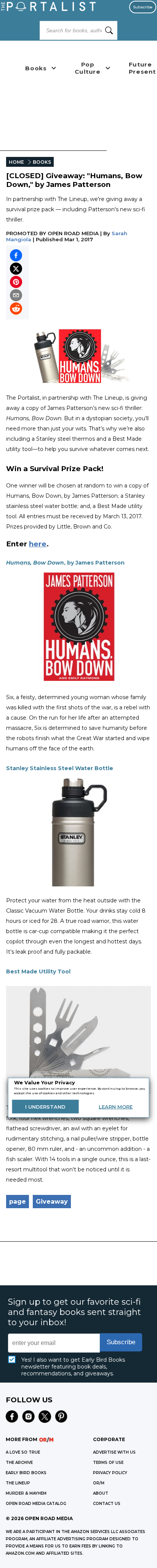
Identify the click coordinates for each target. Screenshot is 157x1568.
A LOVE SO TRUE (23, 1452)
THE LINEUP (18, 1483)
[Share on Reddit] (16, 308)
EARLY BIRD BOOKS (26, 1472)
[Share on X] (16, 269)
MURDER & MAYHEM (26, 1493)
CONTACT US (106, 1503)
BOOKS (42, 162)
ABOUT (100, 1493)
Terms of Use (108, 1462)
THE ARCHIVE (19, 1462)
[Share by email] (16, 295)
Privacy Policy (110, 1472)
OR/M (98, 1483)
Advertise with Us (114, 1452)
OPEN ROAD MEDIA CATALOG (36, 1503)
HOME (16, 162)
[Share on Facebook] (16, 255)
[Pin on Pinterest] (16, 282)
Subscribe (142, 7)
